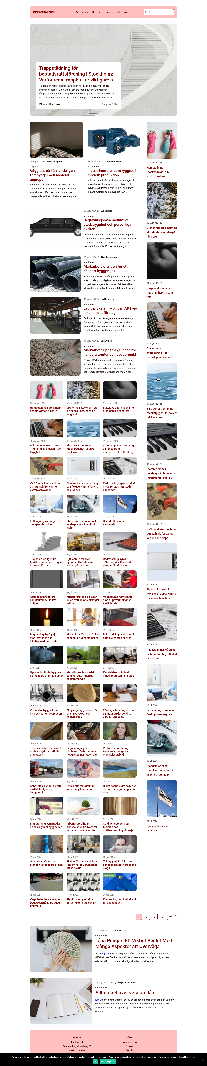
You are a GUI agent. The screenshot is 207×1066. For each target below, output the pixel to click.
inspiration (35, 166)
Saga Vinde (106, 341)
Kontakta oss (122, 12)
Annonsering (82, 12)
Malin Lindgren (54, 161)
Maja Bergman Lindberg (124, 982)
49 (170, 916)
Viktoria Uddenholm (49, 104)
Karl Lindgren (107, 299)
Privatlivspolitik (107, 1062)
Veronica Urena (122, 930)
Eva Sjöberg (106, 211)
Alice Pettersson (109, 257)
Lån (97, 999)
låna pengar (105, 953)
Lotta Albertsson (113, 161)
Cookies (108, 12)
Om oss (96, 12)
